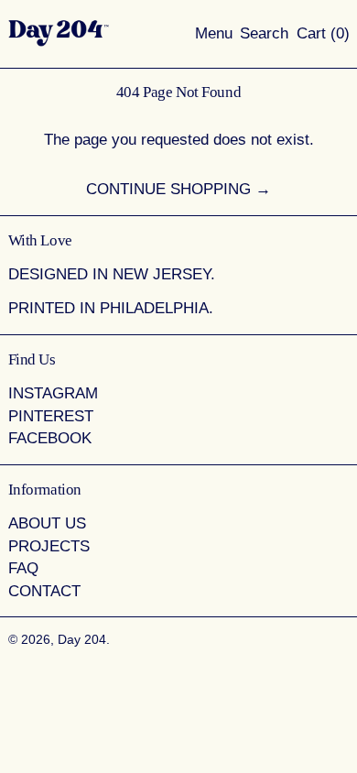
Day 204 (82, 640)
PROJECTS (49, 546)
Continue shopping (168, 189)
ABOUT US (47, 523)
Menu (214, 33)
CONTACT (44, 591)
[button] (264, 34)
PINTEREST (50, 416)
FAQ (23, 568)
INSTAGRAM (53, 393)
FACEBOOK (50, 438)
